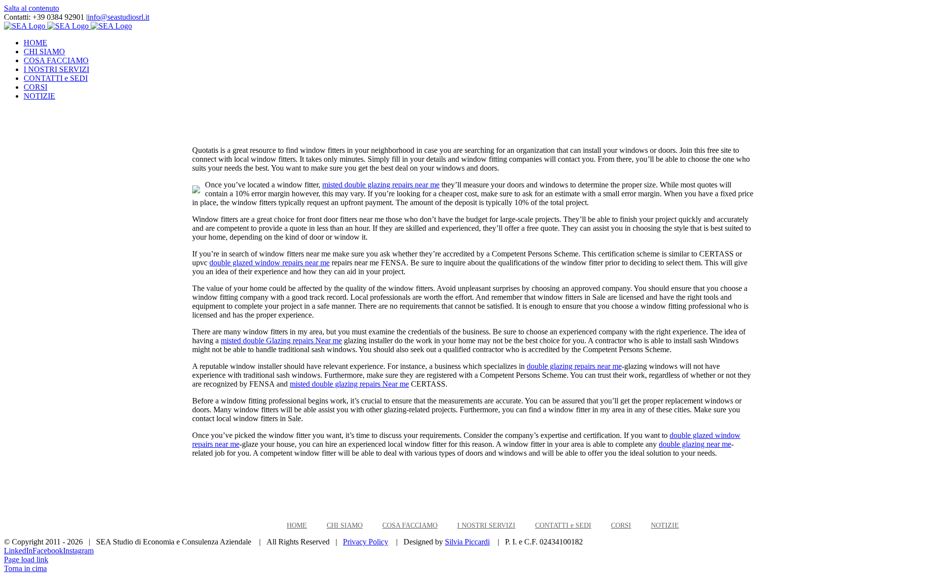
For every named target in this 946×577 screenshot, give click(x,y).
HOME (297, 525)
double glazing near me (695, 444)
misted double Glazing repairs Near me (281, 340)
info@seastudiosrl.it (118, 17)
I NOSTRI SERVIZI (486, 525)
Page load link (26, 559)
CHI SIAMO (345, 525)
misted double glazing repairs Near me (349, 384)
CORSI (621, 525)
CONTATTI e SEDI (563, 525)
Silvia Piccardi (467, 542)
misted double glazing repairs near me (380, 184)
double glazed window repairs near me (269, 262)
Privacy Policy (365, 542)
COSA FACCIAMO (410, 525)
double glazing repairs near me (574, 366)
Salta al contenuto (31, 8)
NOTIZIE (665, 525)
